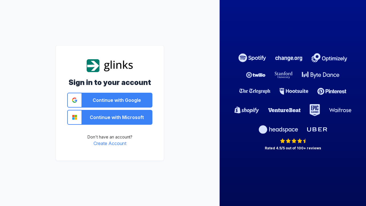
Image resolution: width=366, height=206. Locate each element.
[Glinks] (110, 65)
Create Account (110, 143)
